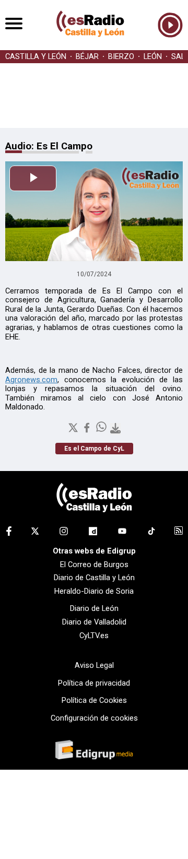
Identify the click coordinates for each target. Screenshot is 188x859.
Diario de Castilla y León (94, 577)
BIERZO (121, 56)
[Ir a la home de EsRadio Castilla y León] (90, 45)
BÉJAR (87, 56)
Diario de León (94, 608)
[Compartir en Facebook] (88, 431)
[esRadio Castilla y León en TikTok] (151, 533)
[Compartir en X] (74, 431)
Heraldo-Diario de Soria (94, 591)
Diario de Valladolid (94, 622)
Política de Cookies (94, 700)
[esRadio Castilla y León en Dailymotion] (93, 533)
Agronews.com (31, 379)
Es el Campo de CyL (94, 448)
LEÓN (153, 56)
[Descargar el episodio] (115, 429)
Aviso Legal (94, 665)
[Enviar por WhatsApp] (102, 431)
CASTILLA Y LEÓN (35, 56)
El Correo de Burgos (94, 564)
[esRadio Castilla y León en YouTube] (122, 533)
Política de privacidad (94, 683)
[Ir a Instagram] (63, 533)
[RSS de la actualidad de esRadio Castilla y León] (178, 532)
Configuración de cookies (94, 718)
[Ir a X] (35, 533)
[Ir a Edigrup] (94, 751)
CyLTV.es (94, 635)
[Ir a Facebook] (9, 533)
